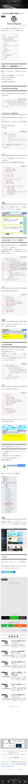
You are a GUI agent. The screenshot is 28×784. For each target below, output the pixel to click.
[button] (22, 617)
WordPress (5, 579)
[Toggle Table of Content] (15, 35)
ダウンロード (21, 465)
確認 (6, 44)
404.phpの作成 (6, 50)
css (6, 42)
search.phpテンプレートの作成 (10, 45)
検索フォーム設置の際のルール (10, 37)
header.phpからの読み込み (10, 40)
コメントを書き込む (14, 757)
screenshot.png (8, 55)
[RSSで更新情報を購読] (20, 625)
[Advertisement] (14, 598)
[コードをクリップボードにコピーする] (25, 102)
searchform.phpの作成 (8, 39)
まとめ (4, 58)
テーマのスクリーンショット (9, 53)
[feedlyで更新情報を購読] (7, 625)
